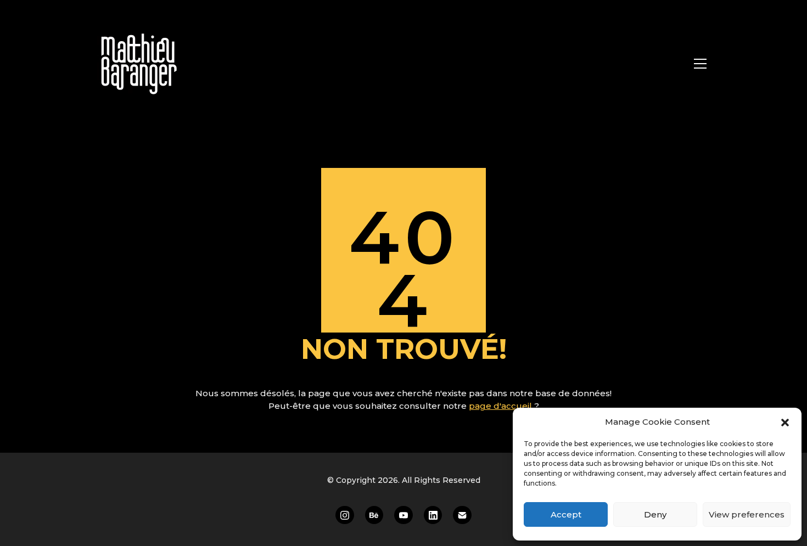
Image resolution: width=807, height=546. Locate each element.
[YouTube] (403, 515)
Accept (566, 514)
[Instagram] (344, 515)
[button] (785, 421)
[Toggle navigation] (700, 63)
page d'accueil (501, 406)
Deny (655, 514)
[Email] (462, 515)
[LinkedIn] (433, 515)
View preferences (746, 514)
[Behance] (374, 515)
